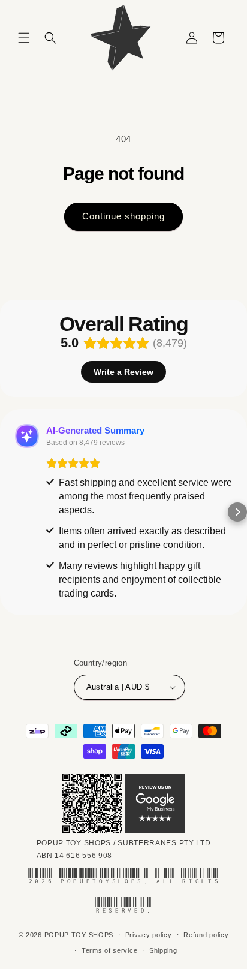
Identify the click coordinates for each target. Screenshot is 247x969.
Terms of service (109, 950)
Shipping (163, 950)
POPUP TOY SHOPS (79, 934)
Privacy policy (148, 934)
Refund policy (205, 934)
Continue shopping (123, 216)
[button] (24, 38)
